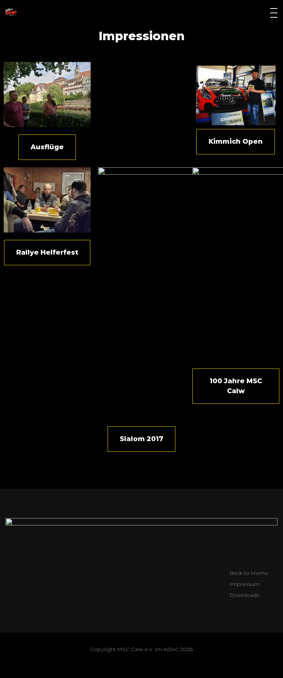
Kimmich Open (236, 141)
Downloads (244, 595)
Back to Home (249, 573)
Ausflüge (47, 147)
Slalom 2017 (141, 439)
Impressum (245, 584)
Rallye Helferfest (47, 252)
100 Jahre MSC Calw (236, 386)
